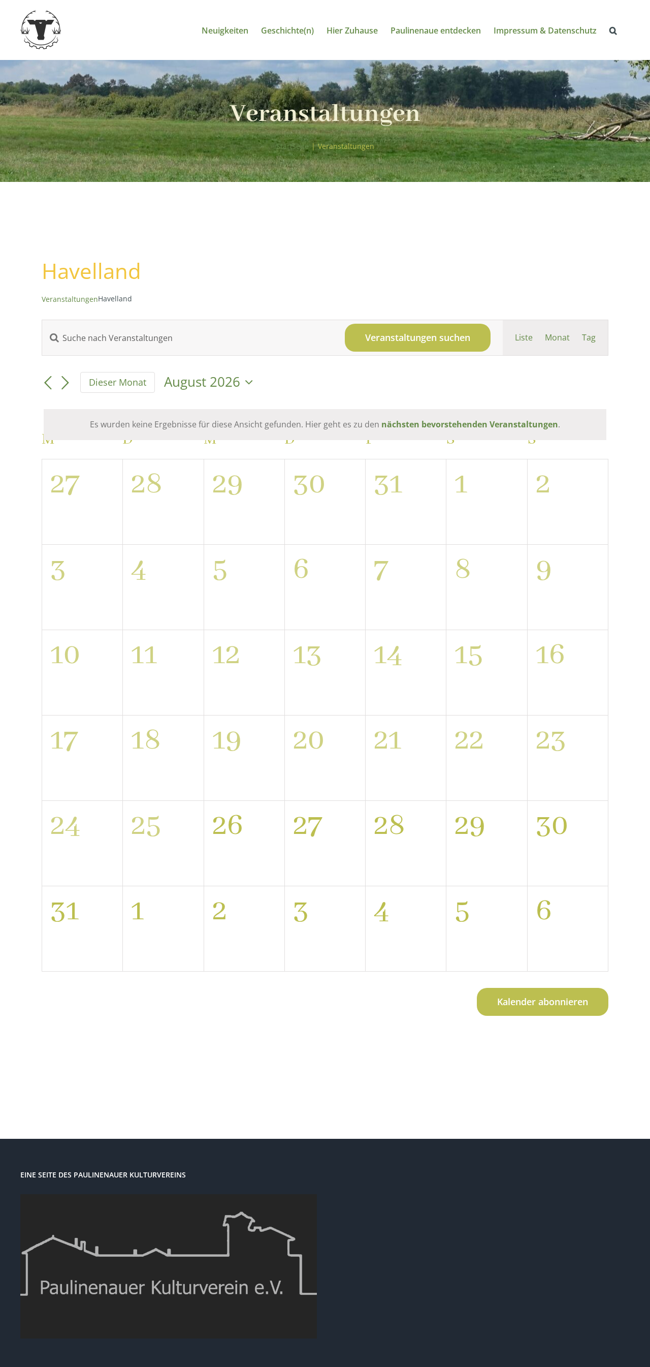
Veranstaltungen (70, 299)
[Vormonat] (48, 383)
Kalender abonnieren (542, 1002)
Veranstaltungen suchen (417, 337)
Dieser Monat (117, 382)
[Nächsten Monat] (65, 383)
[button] (613, 29)
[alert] (325, 424)
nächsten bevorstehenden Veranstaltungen (469, 424)
